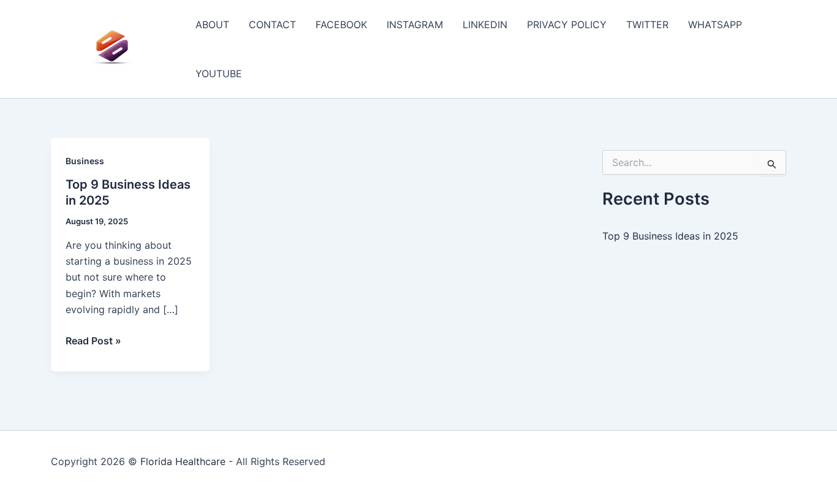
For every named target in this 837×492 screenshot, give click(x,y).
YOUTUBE (218, 73)
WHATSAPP (715, 24)
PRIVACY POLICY (567, 24)
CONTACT (272, 24)
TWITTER (647, 24)
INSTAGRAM (415, 24)
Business (85, 161)
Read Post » (93, 341)
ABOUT (212, 24)
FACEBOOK (341, 24)
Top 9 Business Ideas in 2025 (670, 236)
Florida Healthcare (182, 461)
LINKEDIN (485, 24)
